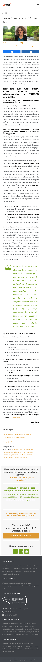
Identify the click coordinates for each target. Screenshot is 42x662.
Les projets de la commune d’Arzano (15, 442)
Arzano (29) (18, 43)
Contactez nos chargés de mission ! (21, 479)
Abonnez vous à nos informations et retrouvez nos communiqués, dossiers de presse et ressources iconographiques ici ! (20, 585)
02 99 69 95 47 (10, 612)
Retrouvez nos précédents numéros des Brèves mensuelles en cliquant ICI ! (21, 514)
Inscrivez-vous (15, 417)
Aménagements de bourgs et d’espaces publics (18, 452)
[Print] (7, 13)
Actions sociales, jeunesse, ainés (22, 449)
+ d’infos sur (8, 43)
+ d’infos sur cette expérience (27, 46)
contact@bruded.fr (11, 615)
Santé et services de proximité (18, 457)
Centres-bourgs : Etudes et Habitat (14, 455)
